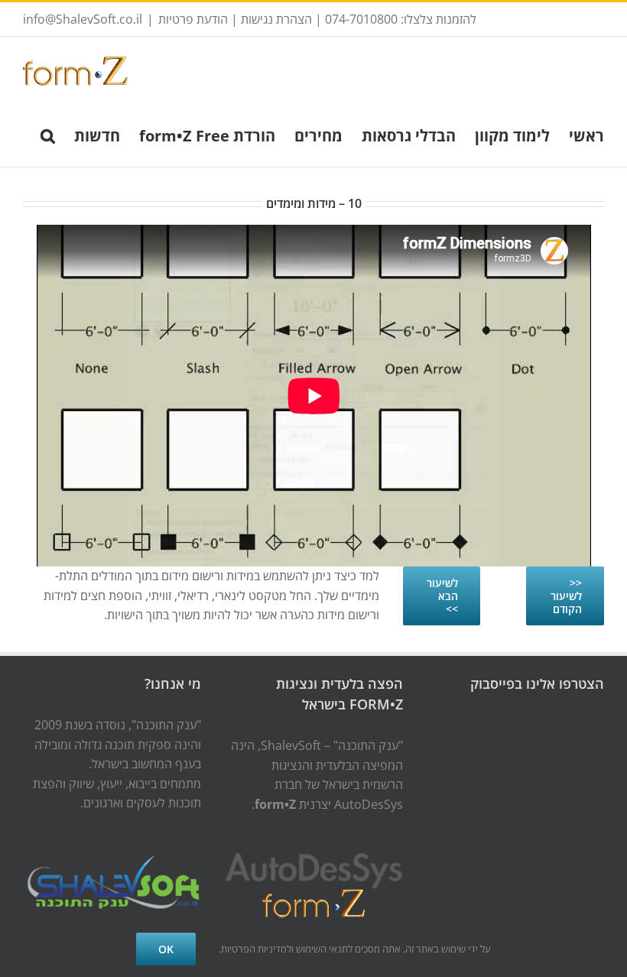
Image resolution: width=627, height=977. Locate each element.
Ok (166, 949)
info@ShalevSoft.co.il (82, 19)
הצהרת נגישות (276, 19)
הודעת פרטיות (193, 19)
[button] (48, 134)
